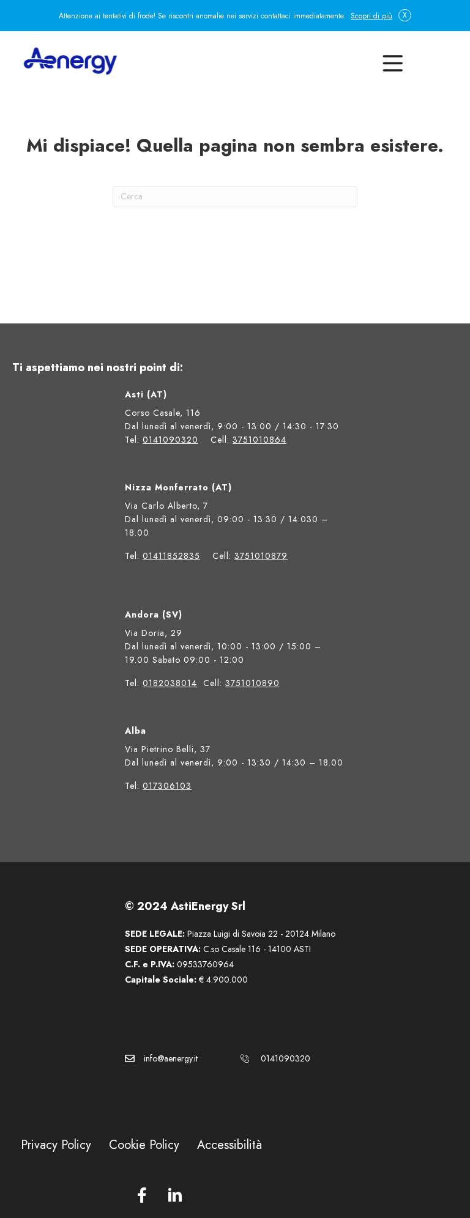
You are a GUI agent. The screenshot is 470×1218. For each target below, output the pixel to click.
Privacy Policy (56, 1145)
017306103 (167, 786)
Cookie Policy (144, 1145)
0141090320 (170, 440)
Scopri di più (371, 15)
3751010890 (252, 683)
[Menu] (390, 61)
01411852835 (171, 556)
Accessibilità (229, 1145)
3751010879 (261, 556)
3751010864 (259, 440)
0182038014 (170, 683)
